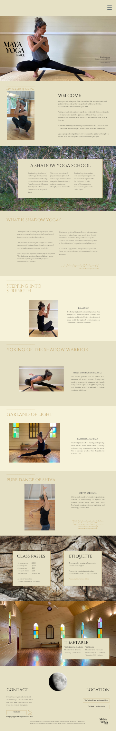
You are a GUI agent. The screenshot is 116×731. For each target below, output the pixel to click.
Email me (17, 712)
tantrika (87, 182)
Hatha (76, 190)
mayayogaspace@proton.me (19, 716)
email (75, 579)
